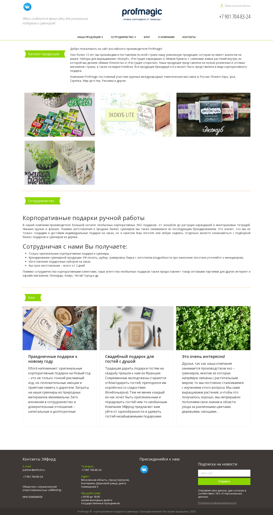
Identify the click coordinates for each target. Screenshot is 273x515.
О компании (166, 37)
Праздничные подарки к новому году (52, 359)
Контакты (189, 37)
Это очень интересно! (203, 356)
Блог (147, 37)
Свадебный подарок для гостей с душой (129, 359)
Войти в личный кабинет (237, 6)
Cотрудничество (122, 37)
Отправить (224, 481)
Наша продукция (89, 37)
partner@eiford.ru (34, 470)
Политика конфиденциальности (217, 503)
